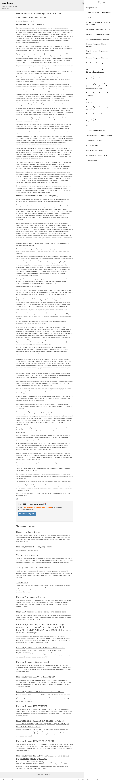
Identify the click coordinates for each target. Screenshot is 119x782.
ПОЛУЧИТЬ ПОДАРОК (26, 514)
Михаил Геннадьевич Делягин (30, 597)
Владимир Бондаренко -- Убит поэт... (97, 58)
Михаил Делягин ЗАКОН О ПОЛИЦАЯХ (35, 676)
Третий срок (22, 582)
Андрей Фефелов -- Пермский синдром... (98, 29)
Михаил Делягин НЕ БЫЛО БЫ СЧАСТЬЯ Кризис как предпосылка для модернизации (42, 757)
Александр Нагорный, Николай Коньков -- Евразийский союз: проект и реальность (93, 780)
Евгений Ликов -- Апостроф (94, 150)
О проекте (40, 775)
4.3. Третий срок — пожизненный (33, 567)
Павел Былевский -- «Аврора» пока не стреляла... (16, 780)
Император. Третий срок (28, 532)
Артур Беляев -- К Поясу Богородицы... (98, 34)
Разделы (47, 775)
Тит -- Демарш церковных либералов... (97, 39)
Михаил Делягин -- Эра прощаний (32, 662)
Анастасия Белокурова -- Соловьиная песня (99, 135)
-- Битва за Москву (91, 160)
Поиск (101, 2)
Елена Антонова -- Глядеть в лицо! (96, 155)
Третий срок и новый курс (29, 555)
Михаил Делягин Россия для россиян (34, 546)
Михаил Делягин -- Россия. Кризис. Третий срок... (40, 647)
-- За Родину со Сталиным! (94, 140)
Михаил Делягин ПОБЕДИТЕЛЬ (32, 706)
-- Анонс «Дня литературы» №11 (96, 131)
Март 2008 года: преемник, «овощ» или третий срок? (42, 611)
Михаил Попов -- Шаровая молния (96, 126)
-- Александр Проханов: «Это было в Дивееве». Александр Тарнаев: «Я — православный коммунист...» (97, 86)
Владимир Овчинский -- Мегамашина (97, 114)
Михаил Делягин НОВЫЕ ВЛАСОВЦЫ (35, 741)
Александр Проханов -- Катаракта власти (98, 12)
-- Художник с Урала (92, 145)
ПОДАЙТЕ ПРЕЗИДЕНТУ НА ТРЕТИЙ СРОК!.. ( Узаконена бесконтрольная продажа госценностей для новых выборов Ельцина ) (42, 723)
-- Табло (88, 17)
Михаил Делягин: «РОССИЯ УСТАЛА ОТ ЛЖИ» (40, 691)
